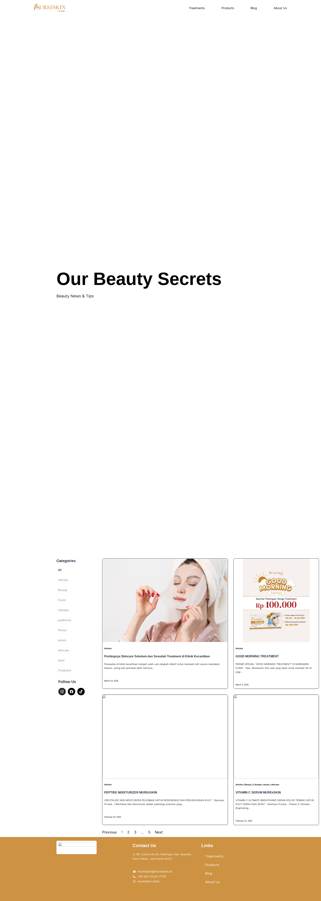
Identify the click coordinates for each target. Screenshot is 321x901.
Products (227, 8)
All (59, 570)
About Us (280, 8)
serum (62, 640)
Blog (254, 8)
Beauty (62, 590)
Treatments (197, 8)
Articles (63, 580)
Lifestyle (63, 610)
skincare (63, 650)
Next (159, 832)
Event (62, 600)
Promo (62, 630)
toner (61, 660)
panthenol (64, 620)
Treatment (64, 670)
